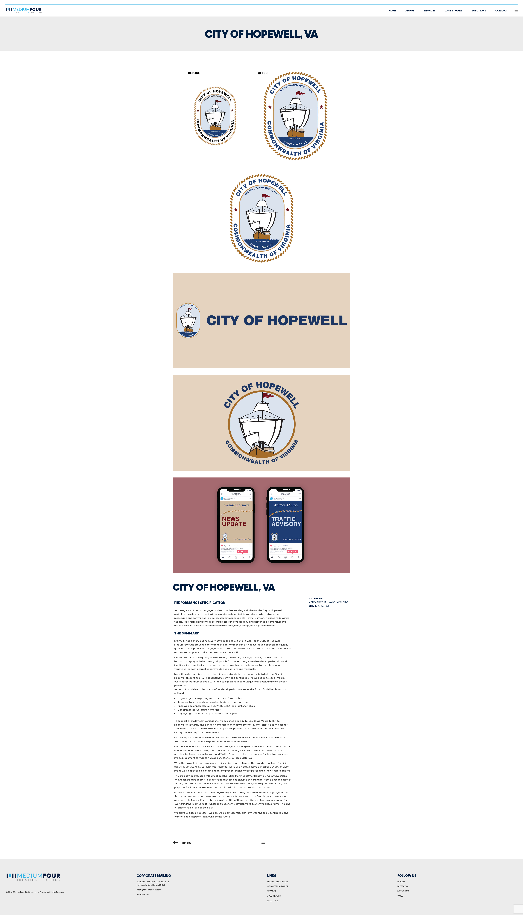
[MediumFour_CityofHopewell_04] (261, 423)
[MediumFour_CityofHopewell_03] (261, 320)
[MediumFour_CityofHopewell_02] (261, 218)
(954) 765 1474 (143, 894)
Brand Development (318, 602)
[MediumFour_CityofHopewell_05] (261, 525)
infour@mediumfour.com (149, 889)
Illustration (343, 602)
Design (332, 602)
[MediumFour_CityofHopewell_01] (261, 116)
